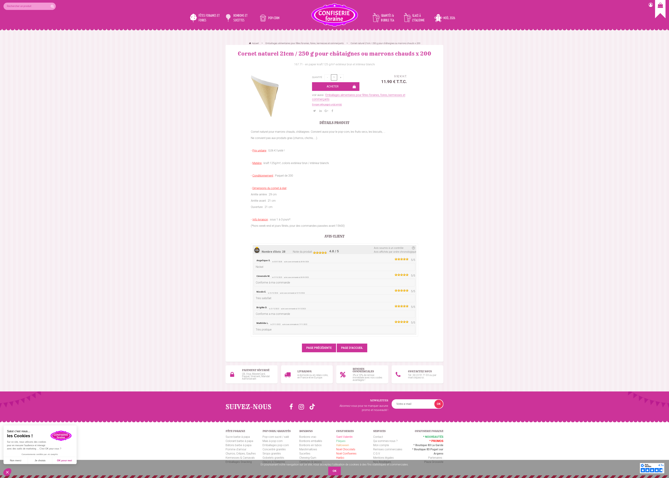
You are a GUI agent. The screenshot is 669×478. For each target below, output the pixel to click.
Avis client (335, 236)
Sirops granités (272, 453)
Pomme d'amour (236, 449)
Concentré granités (274, 449)
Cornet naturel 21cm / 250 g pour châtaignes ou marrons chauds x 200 (334, 53)
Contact (378, 436)
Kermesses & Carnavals (240, 457)
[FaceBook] (332, 111)
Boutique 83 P (423, 449)
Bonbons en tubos (310, 445)
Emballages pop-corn (276, 445)
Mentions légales (383, 457)
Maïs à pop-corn (273, 441)
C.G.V (376, 453)
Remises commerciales (387, 449)
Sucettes (304, 453)
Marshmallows (308, 449)
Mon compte (381, 445)
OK (439, 404)
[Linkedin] (320, 111)
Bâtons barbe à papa (238, 445)
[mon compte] (651, 5)
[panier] (660, 9)
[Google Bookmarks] (326, 111)
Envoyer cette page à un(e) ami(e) (327, 104)
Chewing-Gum (307, 457)
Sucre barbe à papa (238, 436)
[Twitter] (314, 111)
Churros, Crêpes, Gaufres (241, 453)
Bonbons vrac (307, 436)
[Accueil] (334, 15)
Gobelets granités (273, 457)
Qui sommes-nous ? (385, 441)
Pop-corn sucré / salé (276, 436)
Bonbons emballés (310, 441)
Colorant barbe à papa (239, 441)
